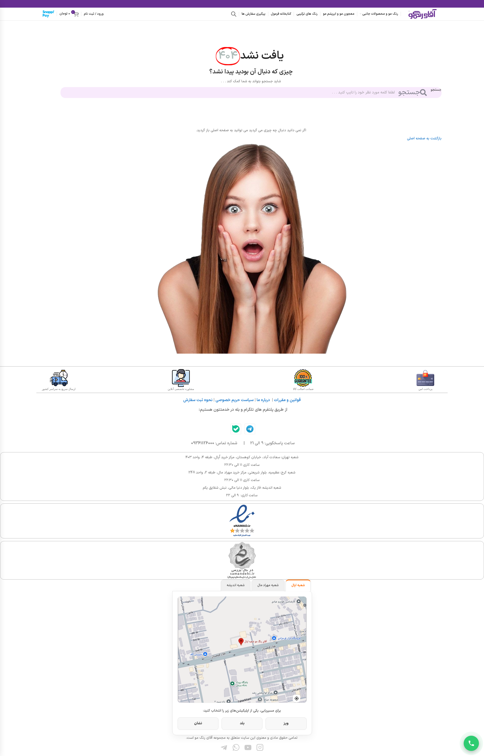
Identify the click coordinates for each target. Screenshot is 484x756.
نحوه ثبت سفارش (197, 400)
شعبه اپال (298, 585)
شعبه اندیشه (236, 585)
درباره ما (263, 400)
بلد (242, 723)
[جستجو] (234, 14)
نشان (198, 723)
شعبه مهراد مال (268, 585)
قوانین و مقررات (287, 400)
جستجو (436, 89)
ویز (286, 723)
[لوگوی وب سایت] (422, 14)
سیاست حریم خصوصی (234, 400)
